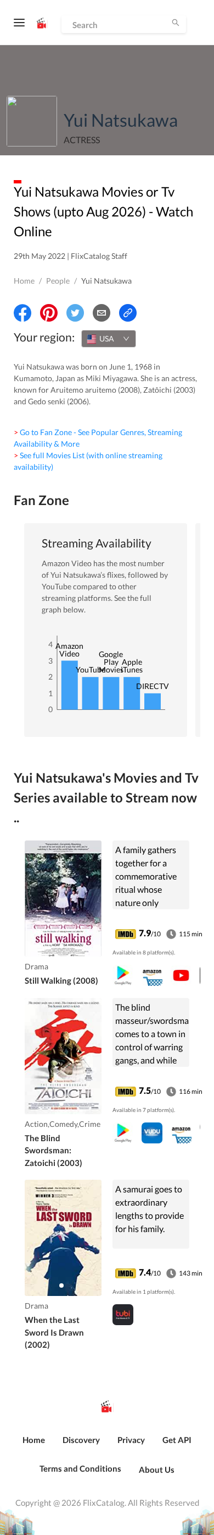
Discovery (81, 1440)
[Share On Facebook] (22, 313)
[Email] (101, 313)
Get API (177, 1440)
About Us (156, 1469)
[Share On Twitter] (75, 313)
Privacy (131, 1440)
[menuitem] (34, 1446)
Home (24, 280)
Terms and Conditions (80, 1468)
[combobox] (108, 339)
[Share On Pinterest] (49, 313)
